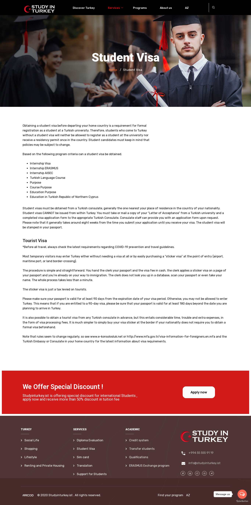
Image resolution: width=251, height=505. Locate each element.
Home (113, 70)
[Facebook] (183, 473)
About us (166, 8)
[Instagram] (190, 473)
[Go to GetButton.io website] (242, 501)
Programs (140, 8)
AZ (187, 8)
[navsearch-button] (213, 7)
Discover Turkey (84, 8)
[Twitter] (197, 473)
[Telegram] (204, 473)
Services (114, 8)
